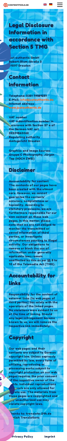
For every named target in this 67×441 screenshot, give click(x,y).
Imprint (49, 436)
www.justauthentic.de (25, 107)
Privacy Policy (22, 436)
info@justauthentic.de (36, 99)
